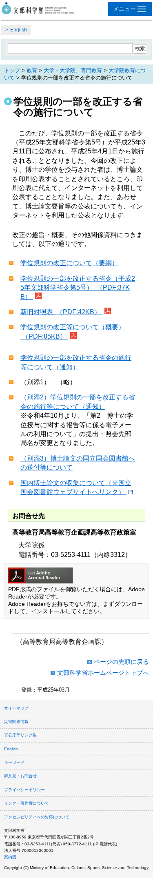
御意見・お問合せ (20, 776)
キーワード (14, 762)
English (18, 30)
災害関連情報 (16, 721)
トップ (12, 70)
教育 (32, 70)
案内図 (10, 857)
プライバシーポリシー (24, 789)
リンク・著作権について (26, 803)
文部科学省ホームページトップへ (103, 672)
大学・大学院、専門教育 (73, 70)
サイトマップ (16, 708)
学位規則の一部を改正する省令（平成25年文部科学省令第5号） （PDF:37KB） (77, 287)
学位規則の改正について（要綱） (69, 262)
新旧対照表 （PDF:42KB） (61, 311)
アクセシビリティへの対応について (36, 817)
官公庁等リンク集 (20, 735)
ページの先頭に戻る (121, 661)
